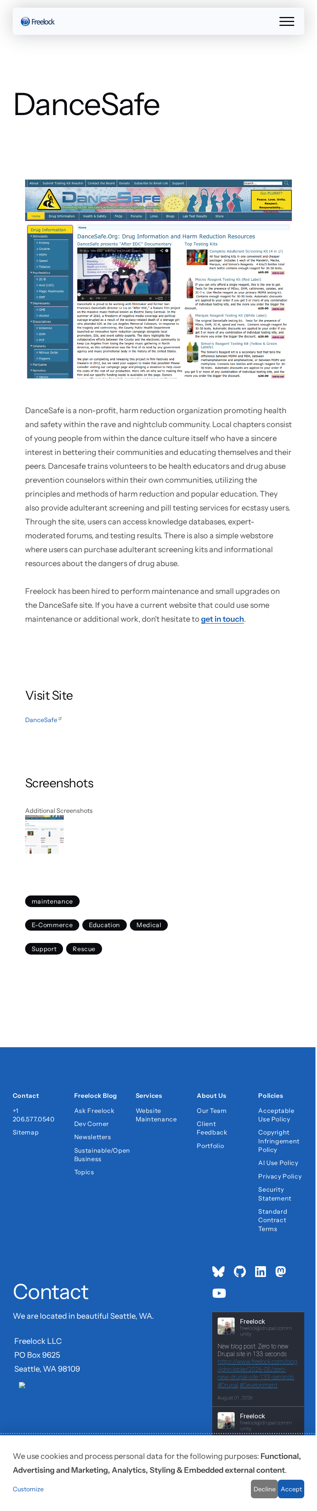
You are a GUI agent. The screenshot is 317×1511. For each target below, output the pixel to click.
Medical (148, 925)
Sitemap (26, 1132)
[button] (158, 834)
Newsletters (92, 1137)
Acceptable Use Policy (276, 1115)
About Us (211, 1097)
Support (44, 948)
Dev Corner (91, 1124)
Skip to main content (20, 13)
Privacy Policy (280, 1176)
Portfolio (210, 1146)
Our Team (212, 1110)
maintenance (52, 901)
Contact (26, 1097)
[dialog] (158, 1473)
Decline (265, 1489)
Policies (270, 1097)
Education (104, 925)
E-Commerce (52, 925)
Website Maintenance (156, 1115)
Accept (291, 1489)
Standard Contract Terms (272, 1220)
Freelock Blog (95, 1097)
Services (149, 1097)
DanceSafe (41, 720)
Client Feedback (212, 1128)
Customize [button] (28, 1489)
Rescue (84, 948)
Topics (84, 1172)
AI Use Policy (278, 1163)
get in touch (222, 619)
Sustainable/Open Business (97, 1154)
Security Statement (274, 1193)
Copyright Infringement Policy (279, 1140)
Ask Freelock (94, 1110)
